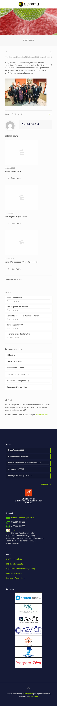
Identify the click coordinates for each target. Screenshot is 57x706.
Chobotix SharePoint (14, 573)
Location (14, 530)
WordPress (33, 696)
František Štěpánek (25, 57)
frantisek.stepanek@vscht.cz (22, 518)
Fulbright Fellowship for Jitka (20, 475)
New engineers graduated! (16, 217)
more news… (46, 484)
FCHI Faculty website (14, 564)
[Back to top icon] (28, 688)
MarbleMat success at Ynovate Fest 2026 (21, 262)
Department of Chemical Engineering (20, 569)
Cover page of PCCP (16, 469)
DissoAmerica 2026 (13, 171)
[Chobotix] (28, 4)
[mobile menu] (53, 4)
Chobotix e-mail (42, 415)
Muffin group (28, 694)
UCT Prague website (14, 559)
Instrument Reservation (15, 578)
